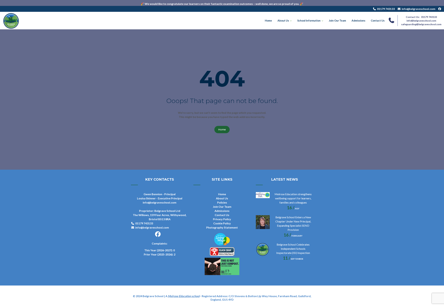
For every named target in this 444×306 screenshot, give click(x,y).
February (293, 235)
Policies (222, 202)
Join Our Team (337, 20)
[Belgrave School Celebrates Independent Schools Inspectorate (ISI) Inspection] (263, 249)
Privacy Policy (222, 219)
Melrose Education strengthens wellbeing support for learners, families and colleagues (293, 198)
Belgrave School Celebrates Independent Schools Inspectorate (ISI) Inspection (293, 248)
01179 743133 (386, 8)
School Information (309, 20)
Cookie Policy (222, 223)
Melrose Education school (184, 296)
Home (268, 20)
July (293, 208)
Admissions (358, 20)
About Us (283, 20)
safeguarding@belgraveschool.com (421, 24)
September (293, 259)
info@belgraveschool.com (418, 8)
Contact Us (378, 20)
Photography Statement (222, 227)
